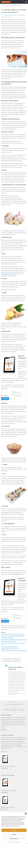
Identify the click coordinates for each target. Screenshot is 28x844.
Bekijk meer (4, 729)
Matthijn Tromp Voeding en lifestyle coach (14, 15)
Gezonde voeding (17, 5)
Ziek (20, 660)
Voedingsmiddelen (16, 658)
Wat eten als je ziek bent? (6, 660)
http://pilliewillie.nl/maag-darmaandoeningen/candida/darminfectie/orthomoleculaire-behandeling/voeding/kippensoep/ (14, 639)
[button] (26, 813)
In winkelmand (5, 398)
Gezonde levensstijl (6, 5)
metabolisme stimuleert (7, 274)
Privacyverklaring (16, 841)
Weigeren (14, 834)
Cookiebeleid (10, 841)
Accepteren (14, 830)
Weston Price (15, 660)
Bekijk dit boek (4, 768)
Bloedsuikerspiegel (8, 658)
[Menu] (26, 2)
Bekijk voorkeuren (14, 838)
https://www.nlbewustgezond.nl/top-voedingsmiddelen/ (14, 650)
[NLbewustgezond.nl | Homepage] (7, 2)
